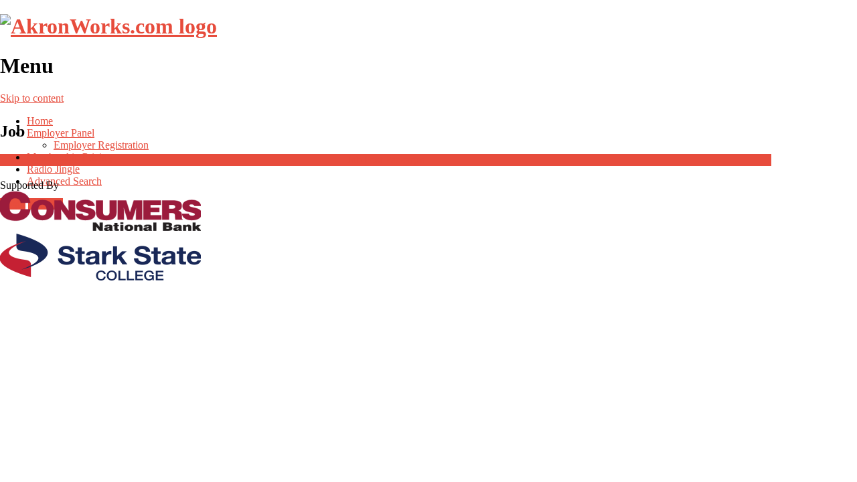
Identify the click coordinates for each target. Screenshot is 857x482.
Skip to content (32, 98)
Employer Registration (101, 145)
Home (40, 121)
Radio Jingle (53, 169)
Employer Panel (60, 133)
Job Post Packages (385, 159)
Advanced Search (64, 181)
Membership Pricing (69, 157)
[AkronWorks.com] (108, 26)
